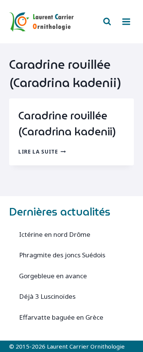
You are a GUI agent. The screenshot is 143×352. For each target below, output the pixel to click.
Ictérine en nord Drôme (54, 234)
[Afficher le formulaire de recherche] (107, 21)
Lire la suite (42, 151)
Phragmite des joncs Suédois (62, 255)
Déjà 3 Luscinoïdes (47, 296)
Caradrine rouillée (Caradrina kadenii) (67, 123)
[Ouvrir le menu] (126, 21)
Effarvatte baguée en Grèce (61, 317)
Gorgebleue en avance (53, 275)
